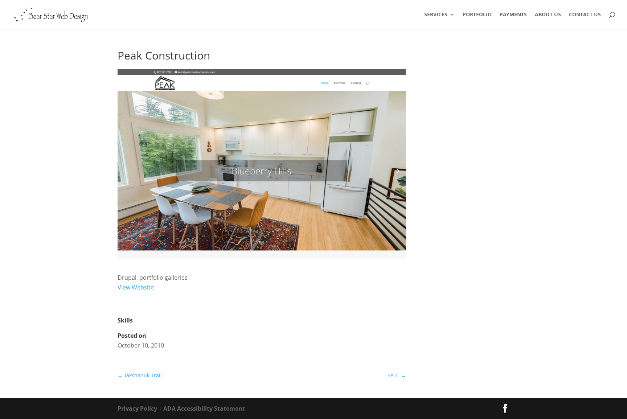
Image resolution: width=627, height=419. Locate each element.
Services (435, 15)
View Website (136, 287)
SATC (397, 375)
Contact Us (585, 15)
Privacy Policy (137, 408)
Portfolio (477, 15)
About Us (548, 15)
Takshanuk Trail (140, 375)
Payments (513, 15)
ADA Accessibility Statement (204, 408)
